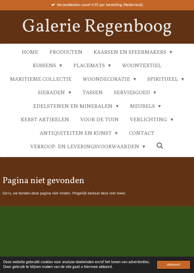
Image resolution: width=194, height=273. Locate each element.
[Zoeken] (160, 145)
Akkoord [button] (173, 265)
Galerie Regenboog (97, 27)
